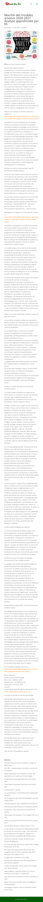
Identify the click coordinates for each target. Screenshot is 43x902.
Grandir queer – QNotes (12, 790)
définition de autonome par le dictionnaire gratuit (21, 807)
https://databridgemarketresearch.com (17, 692)
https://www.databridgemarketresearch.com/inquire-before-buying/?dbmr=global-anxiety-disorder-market (21, 219)
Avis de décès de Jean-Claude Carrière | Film (19, 826)
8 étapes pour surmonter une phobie (16, 857)
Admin (8, 28)
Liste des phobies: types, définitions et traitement (21, 804)
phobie (24, 28)
